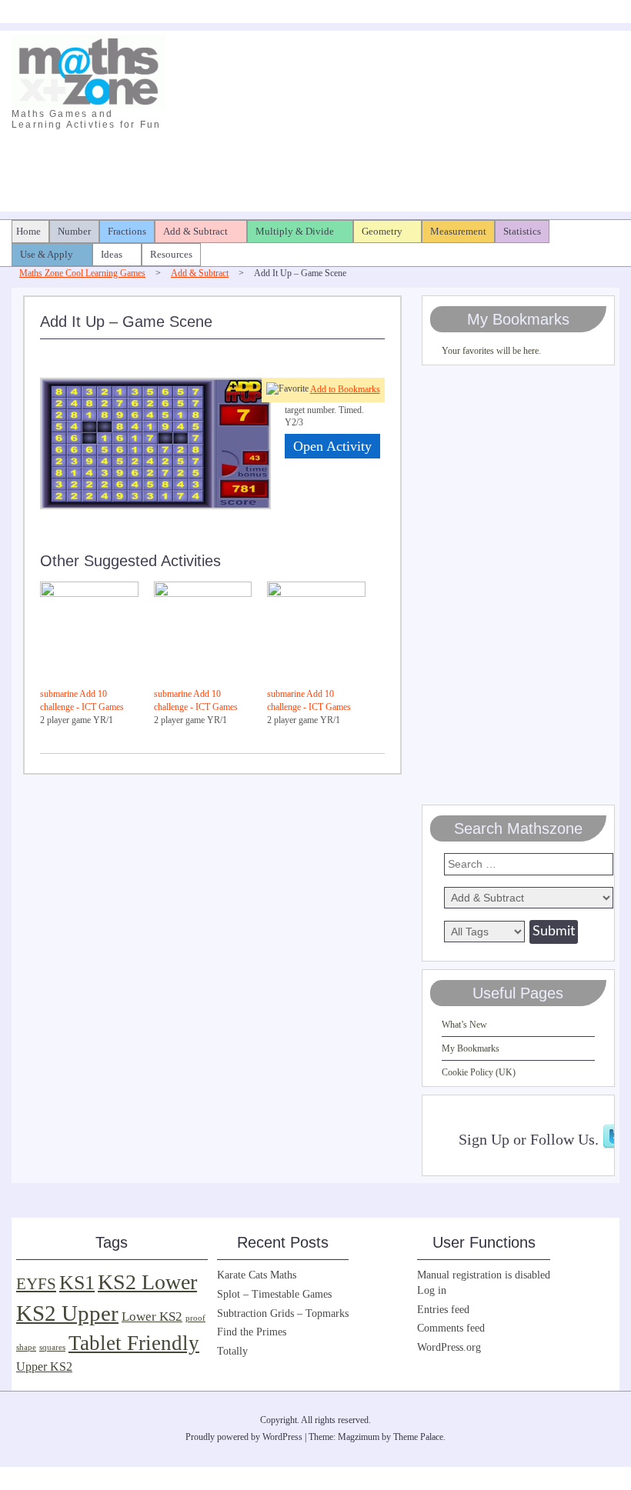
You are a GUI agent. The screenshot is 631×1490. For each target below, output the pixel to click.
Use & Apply (46, 254)
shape (26, 1347)
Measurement (458, 231)
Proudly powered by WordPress (243, 1437)
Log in (431, 1290)
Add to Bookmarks (345, 389)
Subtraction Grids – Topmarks (283, 1313)
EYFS (36, 1284)
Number (74, 231)
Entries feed (443, 1309)
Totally (232, 1351)
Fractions (127, 231)
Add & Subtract (195, 231)
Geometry (382, 231)
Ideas (111, 254)
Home (28, 231)
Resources (171, 254)
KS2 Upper (67, 1313)
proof (195, 1318)
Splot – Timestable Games (274, 1294)
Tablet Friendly (133, 1343)
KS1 (77, 1283)
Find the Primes (251, 1332)
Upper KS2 (44, 1366)
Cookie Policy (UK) (479, 1072)
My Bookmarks (470, 1048)
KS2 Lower (147, 1282)
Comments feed (451, 1328)
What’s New (464, 1024)
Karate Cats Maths (256, 1275)
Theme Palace (418, 1437)
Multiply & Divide (294, 231)
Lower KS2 (152, 1316)
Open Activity (332, 446)
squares (52, 1347)
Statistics (522, 231)
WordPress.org (449, 1347)
